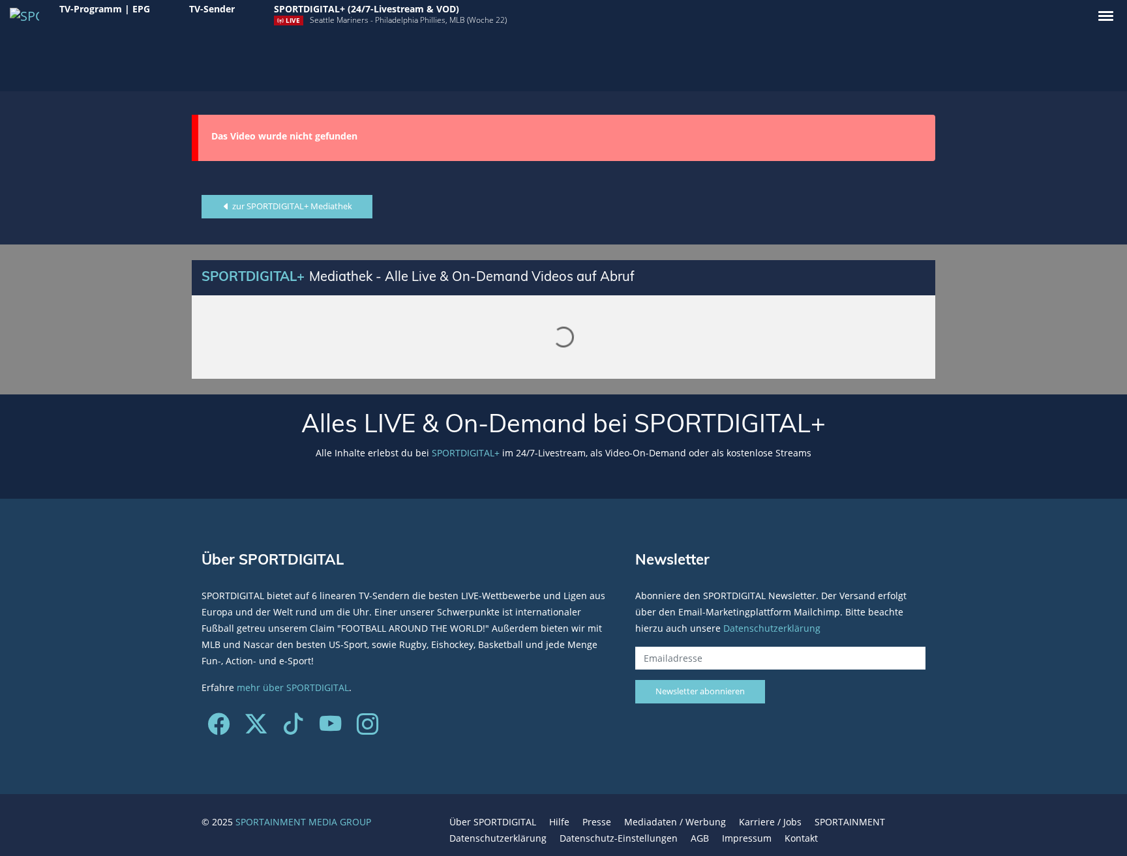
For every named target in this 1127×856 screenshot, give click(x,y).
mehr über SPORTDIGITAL (293, 687)
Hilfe (559, 822)
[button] (1105, 16)
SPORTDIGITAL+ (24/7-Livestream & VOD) (366, 9)
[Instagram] (367, 728)
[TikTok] (293, 728)
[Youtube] (330, 728)
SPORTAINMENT (850, 822)
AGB (700, 838)
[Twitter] (256, 728)
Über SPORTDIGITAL (492, 822)
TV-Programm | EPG (104, 9)
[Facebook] (219, 728)
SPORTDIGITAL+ (466, 453)
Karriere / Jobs (770, 822)
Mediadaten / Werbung (675, 822)
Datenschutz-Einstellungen (619, 838)
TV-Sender (212, 9)
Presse (596, 822)
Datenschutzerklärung (771, 628)
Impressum (747, 838)
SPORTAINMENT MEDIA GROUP (303, 822)
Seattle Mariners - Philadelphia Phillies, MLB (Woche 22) (408, 19)
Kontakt (801, 838)
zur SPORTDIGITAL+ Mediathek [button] (291, 206)
